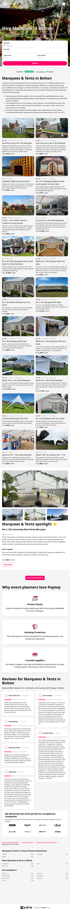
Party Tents (5, 864)
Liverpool (39, 873)
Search (55, 4)
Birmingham (6, 876)
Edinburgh (40, 876)
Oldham (4, 854)
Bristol (4, 880)
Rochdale (39, 854)
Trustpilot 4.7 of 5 (42, 907)
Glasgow (39, 878)
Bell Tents (5, 866)
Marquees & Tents (27, 842)
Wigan (4, 856)
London (4, 873)
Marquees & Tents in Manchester (47, 842)
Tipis (38, 864)
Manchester (5, 878)
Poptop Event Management (10, 842)
